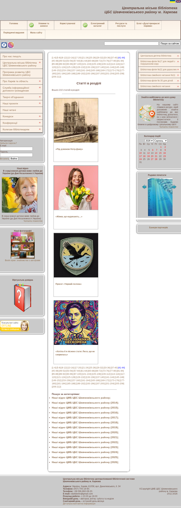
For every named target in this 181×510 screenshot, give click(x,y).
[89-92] (62, 64)
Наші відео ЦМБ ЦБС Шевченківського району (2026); (85, 462)
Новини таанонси (44, 24)
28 (156, 159)
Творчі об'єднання (13, 97)
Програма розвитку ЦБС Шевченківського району (17, 73)
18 (144, 156)
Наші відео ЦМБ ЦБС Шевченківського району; (81, 397)
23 (164, 156)
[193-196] (90, 73)
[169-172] (105, 70)
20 (152, 156)
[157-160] (75, 70)
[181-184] (61, 73)
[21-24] (85, 57)
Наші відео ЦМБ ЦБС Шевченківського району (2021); (85, 437)
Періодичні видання (13, 32)
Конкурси (8, 116)
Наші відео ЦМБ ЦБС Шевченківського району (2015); (85, 407)
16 (164, 153)
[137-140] (100, 67)
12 (148, 153)
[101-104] (86, 64)
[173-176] (114, 70)
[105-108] (96, 64)
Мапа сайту (36, 32)
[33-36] (107, 57)
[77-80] (113, 61)
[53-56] (69, 61)
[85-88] (55, 64)
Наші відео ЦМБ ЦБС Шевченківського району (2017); (85, 417)
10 (140, 153)
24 (140, 159)
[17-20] (78, 57)
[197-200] (100, 73)
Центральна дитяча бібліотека (156, 56)
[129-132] (80, 67)
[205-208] (119, 73)
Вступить (4, 158)
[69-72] (98, 61)
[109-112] (105, 64)
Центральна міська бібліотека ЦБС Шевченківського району (20, 64)
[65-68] (91, 61)
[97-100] (77, 64)
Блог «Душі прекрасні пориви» (148, 24)
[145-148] (119, 67)
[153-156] (66, 70)
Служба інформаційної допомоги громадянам (16, 89)
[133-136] (90, 67)
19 (148, 156)
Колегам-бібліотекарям (16, 129)
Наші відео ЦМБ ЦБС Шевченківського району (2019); (85, 427)
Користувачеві (67, 23)
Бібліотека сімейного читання (155, 86)
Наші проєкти (10, 103)
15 (160, 153)
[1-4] (54, 57)
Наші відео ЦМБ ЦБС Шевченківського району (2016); (85, 412)
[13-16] (70, 57)
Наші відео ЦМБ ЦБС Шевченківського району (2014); (85, 402)
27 (152, 159)
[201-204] (109, 73)
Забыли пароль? (8, 143)
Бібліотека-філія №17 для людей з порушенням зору (158, 62)
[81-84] (120, 61)
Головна (13, 23)
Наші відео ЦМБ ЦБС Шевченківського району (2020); (85, 432)
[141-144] (109, 67)
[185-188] (70, 73)
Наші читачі (9, 110)
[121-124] (61, 67)
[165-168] (95, 70)
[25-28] (92, 57)
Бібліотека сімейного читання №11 (158, 75)
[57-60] (77, 61)
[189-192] (80, 73)
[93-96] (69, 64)
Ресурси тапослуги (121, 24)
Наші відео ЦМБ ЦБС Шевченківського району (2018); (85, 422)
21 (156, 156)
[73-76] (106, 61)
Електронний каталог (97, 24)
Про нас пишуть (12, 56)
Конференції (10, 122)
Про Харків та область (15, 81)
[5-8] (59, 57)
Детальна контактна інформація (79, 503)
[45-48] (55, 61)
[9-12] (64, 57)
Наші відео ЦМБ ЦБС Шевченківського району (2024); (85, 452)
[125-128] (70, 67)
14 (156, 153)
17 (140, 156)
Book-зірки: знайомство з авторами (22, 260)
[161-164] (85, 70)
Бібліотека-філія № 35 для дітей (157, 80)
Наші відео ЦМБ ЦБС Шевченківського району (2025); (85, 457)
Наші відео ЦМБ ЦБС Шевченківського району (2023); (85, 447)
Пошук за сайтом (170, 43)
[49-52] (62, 61)
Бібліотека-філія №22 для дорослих (159, 69)
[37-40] (114, 57)
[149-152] (56, 70)
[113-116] (115, 64)
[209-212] (56, 77)
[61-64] (84, 61)
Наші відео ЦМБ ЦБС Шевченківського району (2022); (85, 442)
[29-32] (99, 57)
